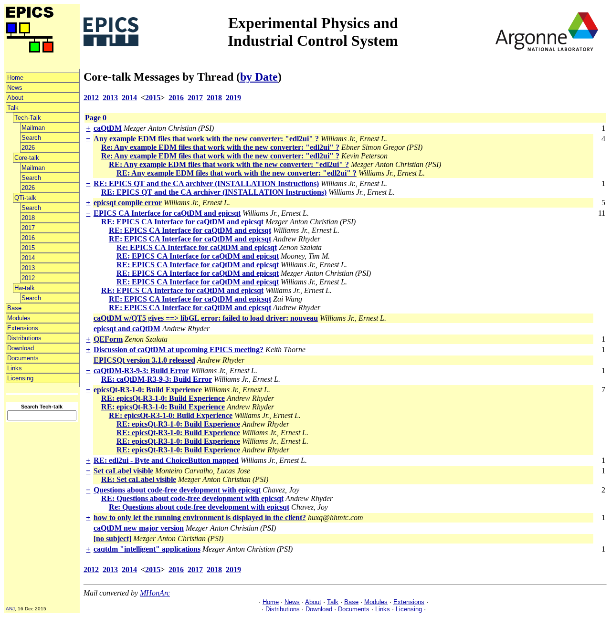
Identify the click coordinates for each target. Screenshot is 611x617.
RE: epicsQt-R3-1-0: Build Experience (163, 398)
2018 (28, 217)
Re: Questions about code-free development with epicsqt (199, 507)
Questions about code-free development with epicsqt (177, 490)
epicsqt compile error (128, 203)
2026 (28, 147)
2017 (28, 227)
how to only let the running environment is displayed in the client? (200, 517)
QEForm (108, 339)
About (15, 97)
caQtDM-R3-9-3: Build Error (141, 370)
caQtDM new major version (139, 528)
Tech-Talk (27, 117)
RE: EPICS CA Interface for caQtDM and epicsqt (182, 222)
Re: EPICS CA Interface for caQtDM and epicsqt (196, 247)
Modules (19, 318)
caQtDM (108, 128)
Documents (23, 358)
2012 (28, 278)
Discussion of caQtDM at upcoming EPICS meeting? (178, 349)
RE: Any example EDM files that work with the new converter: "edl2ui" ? (229, 164)
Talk (13, 107)
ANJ (10, 608)
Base (14, 308)
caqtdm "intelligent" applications (147, 549)
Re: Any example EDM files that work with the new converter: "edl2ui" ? (220, 147)
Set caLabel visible (123, 471)
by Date (259, 77)
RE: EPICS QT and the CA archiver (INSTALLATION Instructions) (206, 183)
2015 (28, 247)
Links (14, 368)
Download (20, 348)
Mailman (33, 127)
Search (31, 137)
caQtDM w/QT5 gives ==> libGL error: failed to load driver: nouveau (206, 318)
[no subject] (112, 538)
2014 (28, 257)
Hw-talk (24, 288)
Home (15, 77)
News (14, 87)
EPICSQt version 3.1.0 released (144, 360)
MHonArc (155, 593)
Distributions (24, 338)
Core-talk (26, 157)
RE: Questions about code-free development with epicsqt (192, 498)
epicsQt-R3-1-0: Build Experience (148, 390)
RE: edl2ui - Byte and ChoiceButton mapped (166, 460)
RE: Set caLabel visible (138, 479)
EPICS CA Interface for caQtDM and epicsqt (167, 213)
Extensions (22, 328)
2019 (233, 98)
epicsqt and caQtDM (127, 328)
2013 (28, 268)
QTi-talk (25, 197)
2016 (28, 237)
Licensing (20, 378)
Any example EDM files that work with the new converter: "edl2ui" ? (206, 139)
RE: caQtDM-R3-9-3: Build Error (156, 379)
